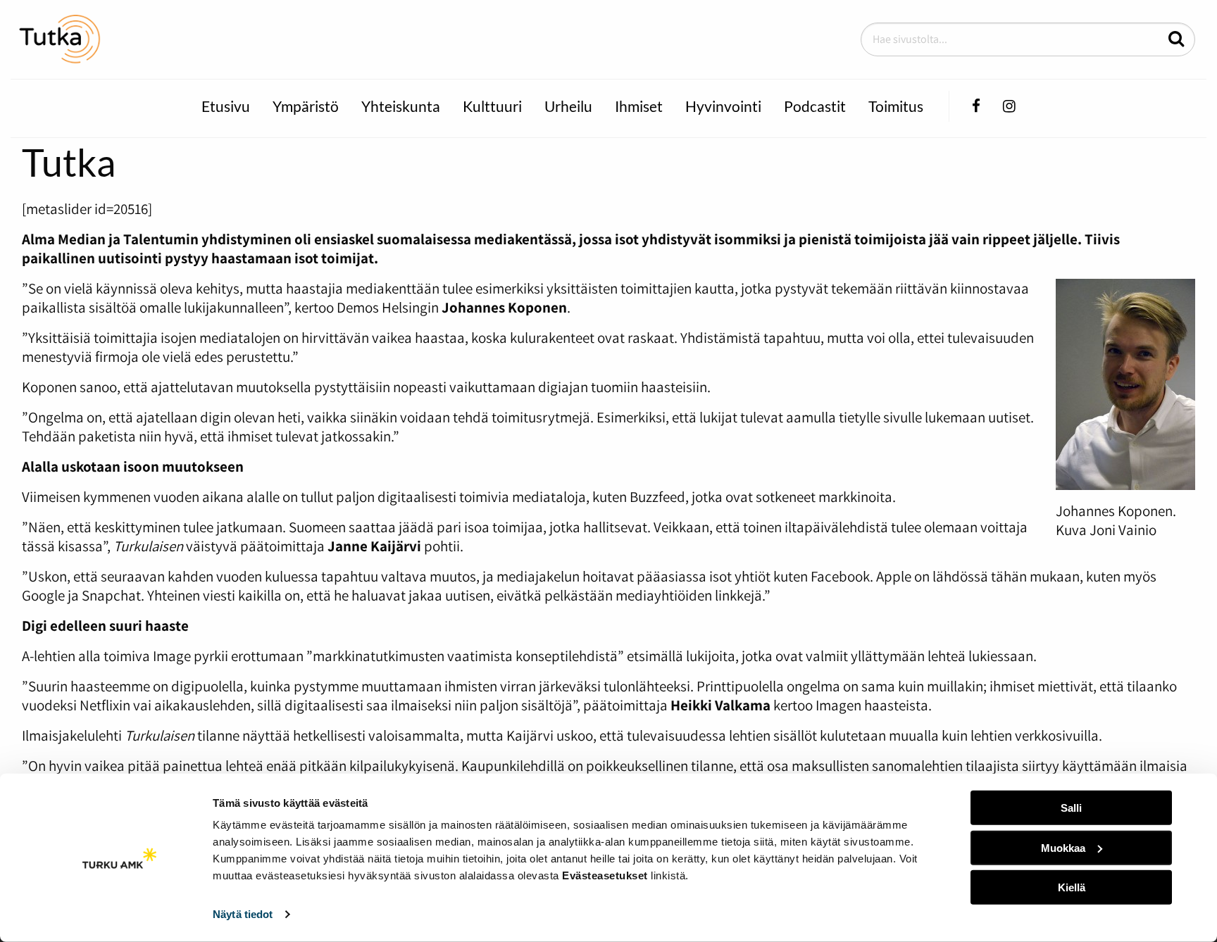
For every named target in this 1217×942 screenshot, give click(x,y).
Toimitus (895, 106)
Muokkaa (1063, 847)
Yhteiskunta (400, 106)
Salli (1071, 808)
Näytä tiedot (243, 914)
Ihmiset (639, 106)
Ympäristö (306, 106)
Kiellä (1071, 887)
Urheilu (568, 106)
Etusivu (225, 106)
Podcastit (815, 106)
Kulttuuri (492, 106)
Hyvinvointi (723, 106)
